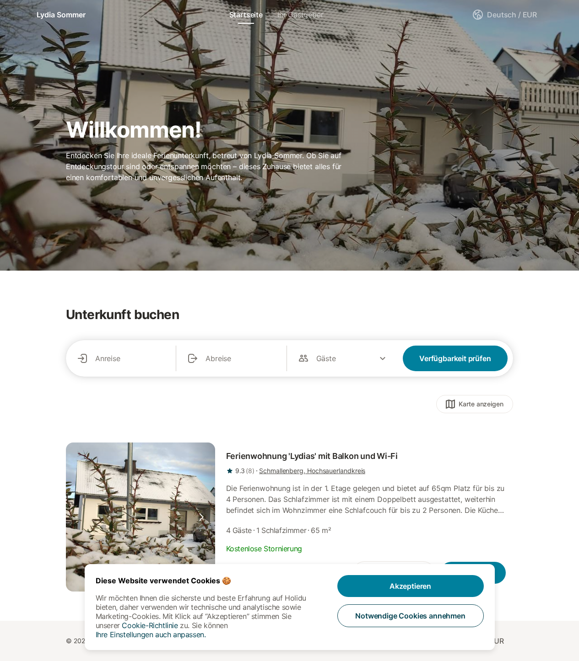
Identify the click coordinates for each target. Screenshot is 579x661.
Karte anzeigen (481, 404)
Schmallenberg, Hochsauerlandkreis (312, 470)
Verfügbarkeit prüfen (455, 358)
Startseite (246, 14)
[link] (140, 517)
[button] (201, 517)
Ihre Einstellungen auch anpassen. (151, 634)
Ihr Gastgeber (300, 14)
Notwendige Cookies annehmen (410, 615)
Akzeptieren (410, 586)
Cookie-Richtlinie (150, 625)
